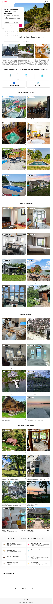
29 (17, 37)
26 (11, 37)
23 (5, 37)
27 (13, 37)
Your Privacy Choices (29, 602)
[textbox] (8, 22)
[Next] (28, 41)
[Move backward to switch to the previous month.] (5, 25)
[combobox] (13, 18)
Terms (24, 602)
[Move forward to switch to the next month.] (17, 25)
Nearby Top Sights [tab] (14, 575)
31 (7, 39)
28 (15, 37)
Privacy (20, 602)
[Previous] (24, 41)
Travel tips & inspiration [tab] (23, 575)
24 (7, 37)
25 (9, 37)
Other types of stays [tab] (5, 575)
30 (5, 39)
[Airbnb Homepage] (4, 1)
